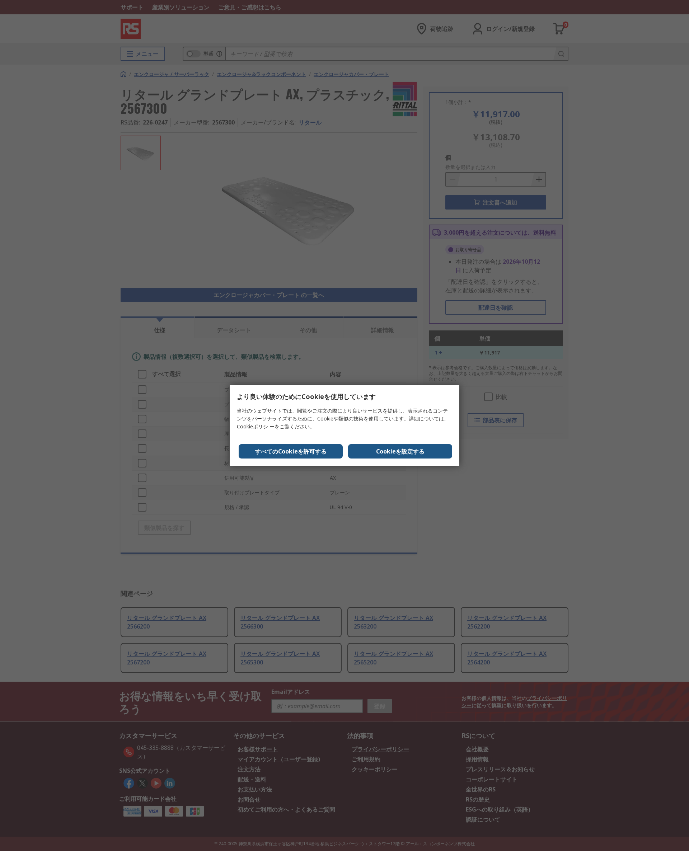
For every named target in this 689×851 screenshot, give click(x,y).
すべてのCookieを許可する (291, 451)
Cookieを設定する (400, 451)
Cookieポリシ (252, 426)
